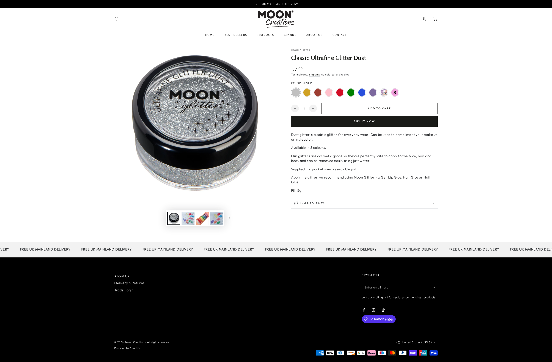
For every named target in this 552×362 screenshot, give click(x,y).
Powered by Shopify (127, 348)
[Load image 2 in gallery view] (188, 218)
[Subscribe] (435, 287)
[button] (116, 19)
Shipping (315, 74)
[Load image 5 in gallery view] (216, 218)
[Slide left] (161, 218)
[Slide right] (229, 218)
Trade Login (124, 290)
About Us (121, 276)
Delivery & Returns (129, 283)
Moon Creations (135, 342)
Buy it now (364, 121)
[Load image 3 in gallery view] (202, 218)
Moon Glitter (300, 50)
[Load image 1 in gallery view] (173, 218)
